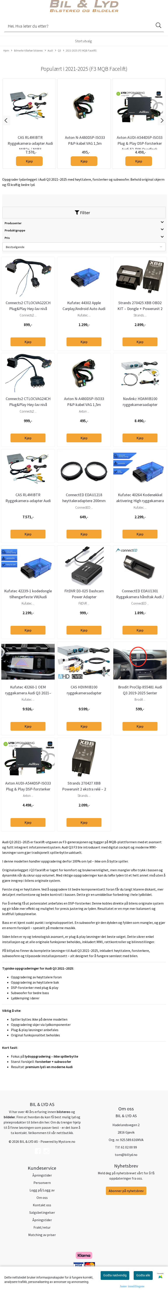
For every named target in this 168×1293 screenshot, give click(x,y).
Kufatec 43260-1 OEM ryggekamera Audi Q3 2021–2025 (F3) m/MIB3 (28, 692)
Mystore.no (66, 1141)
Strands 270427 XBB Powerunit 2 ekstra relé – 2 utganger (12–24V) (84, 789)
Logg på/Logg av (42, 1190)
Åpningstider (42, 1175)
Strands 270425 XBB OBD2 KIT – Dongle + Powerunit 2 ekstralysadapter (140, 308)
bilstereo (63, 1112)
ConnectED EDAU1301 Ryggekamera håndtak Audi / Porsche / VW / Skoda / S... (140, 596)
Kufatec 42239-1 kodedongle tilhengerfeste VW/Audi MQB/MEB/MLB (28, 596)
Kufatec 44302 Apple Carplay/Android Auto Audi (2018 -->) (84, 308)
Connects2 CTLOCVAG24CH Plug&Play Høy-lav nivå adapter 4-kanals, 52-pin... (28, 404)
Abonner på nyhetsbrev (126, 1191)
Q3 (59, 50)
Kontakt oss (42, 1205)
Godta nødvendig (115, 1275)
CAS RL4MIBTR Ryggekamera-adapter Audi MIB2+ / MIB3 (30, 143)
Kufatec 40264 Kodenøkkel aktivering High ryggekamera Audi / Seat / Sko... (140, 500)
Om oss (42, 1197)
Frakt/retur (42, 1227)
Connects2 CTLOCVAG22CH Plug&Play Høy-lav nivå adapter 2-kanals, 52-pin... (28, 308)
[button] (6, 120)
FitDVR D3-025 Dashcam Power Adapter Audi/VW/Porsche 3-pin (84, 596)
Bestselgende (15, 247)
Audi (50, 50)
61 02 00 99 (129, 1147)
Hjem (6, 50)
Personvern (42, 1182)
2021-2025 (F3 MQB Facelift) (81, 50)
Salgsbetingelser (42, 1212)
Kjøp (29, 161)
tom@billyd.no (126, 1154)
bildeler (9, 1117)
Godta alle (143, 1275)
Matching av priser (42, 1235)
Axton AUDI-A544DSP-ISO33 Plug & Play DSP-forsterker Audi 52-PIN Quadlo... (28, 789)
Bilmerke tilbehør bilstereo (28, 50)
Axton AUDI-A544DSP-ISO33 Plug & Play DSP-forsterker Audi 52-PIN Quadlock (140, 143)
